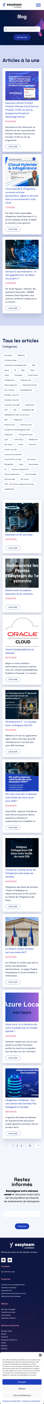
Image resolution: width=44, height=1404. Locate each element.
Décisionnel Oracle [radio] (30, 385)
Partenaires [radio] (31, 459)
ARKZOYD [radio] (21, 355)
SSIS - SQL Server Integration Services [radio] (19, 484)
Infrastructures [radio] (26, 425)
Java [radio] (6, 440)
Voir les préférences (22, 1395)
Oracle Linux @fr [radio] (10, 449)
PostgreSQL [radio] (8, 464)
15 (30, 1145)
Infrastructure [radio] (9, 425)
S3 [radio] (5, 469)
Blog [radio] (23, 370)
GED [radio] (14, 410)
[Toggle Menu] (38, 5)
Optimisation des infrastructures (13, 1293)
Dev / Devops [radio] (9, 390)
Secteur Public (6, 1331)
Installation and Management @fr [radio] (17, 430)
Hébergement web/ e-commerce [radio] (17, 415)
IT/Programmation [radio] (25, 435)
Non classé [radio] (8, 444)
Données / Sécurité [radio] (11, 395)
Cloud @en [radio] (18, 375)
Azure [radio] (6, 370)
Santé (3, 1343)
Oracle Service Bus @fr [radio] (13, 454)
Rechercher (22, 37)
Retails (3, 1334)
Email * (22, 1209)
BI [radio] (15, 370)
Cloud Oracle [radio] (33, 375)
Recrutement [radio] (33, 464)
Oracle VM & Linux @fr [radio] (13, 459)
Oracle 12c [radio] (33, 444)
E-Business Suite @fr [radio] (12, 405)
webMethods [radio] (9, 489)
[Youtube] (10, 1260)
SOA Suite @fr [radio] (9, 479)
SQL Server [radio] (25, 479)
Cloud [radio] (32, 370)
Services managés (8, 1309)
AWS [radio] (33, 365)
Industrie (4, 1337)
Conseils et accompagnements (13, 1285)
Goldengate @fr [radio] (28, 410)
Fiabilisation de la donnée (11, 1296)
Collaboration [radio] (9, 380)
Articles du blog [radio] (10, 360)
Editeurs (4, 1346)
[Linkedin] (3, 1260)
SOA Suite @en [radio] (30, 474)
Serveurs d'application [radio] (20, 469)
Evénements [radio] (30, 405)
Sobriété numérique (8, 1287)
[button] (40, 1355)
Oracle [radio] (20, 444)
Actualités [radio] (8, 355)
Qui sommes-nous (8, 1272)
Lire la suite (12, 146)
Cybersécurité (6, 1290)
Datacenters (6, 1315)
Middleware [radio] (33, 440)
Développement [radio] (26, 390)
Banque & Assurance (9, 1340)
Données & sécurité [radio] (11, 400)
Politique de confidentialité (12, 1401)
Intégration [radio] (8, 435)
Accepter (22, 1382)
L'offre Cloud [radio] (18, 440)
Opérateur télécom (8, 1318)
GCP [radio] (6, 410)
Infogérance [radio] (18, 420)
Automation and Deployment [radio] (15, 365)
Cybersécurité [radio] (25, 380)
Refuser (22, 1388)
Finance (4, 1348)
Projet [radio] (21, 464)
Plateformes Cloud (8, 1312)
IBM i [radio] (6, 420)
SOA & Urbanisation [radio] (12, 474)
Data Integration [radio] (10, 385)
